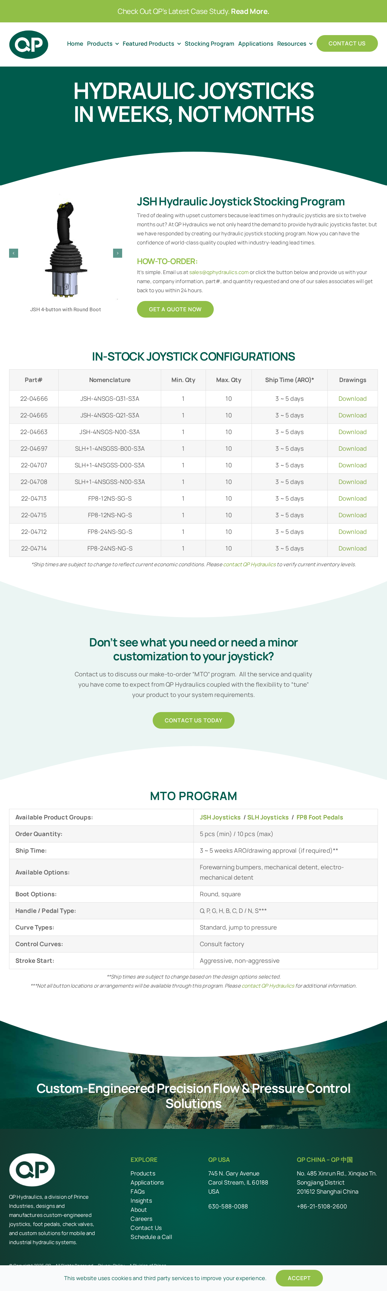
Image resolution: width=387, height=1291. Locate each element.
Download (353, 398)
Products (143, 1173)
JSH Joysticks (220, 817)
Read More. (250, 11)
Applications (147, 1182)
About (139, 1210)
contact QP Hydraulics (249, 564)
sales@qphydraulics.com (219, 272)
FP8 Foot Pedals (320, 817)
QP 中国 (342, 1159)
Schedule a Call (151, 1237)
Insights (141, 1200)
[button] (13, 253)
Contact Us (146, 1228)
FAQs (138, 1191)
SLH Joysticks (268, 817)
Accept (299, 1278)
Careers (141, 1219)
